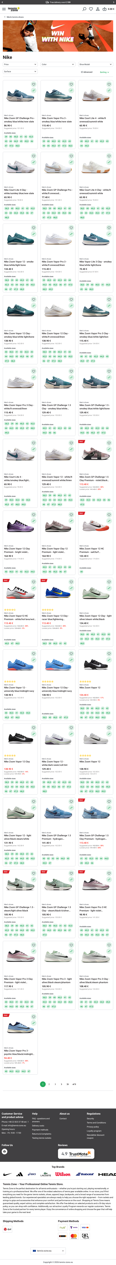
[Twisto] (74, 1227)
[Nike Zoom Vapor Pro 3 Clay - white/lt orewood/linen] (20, 382)
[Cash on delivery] (85, 1236)
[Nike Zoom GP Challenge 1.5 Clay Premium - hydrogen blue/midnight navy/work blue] (95, 813)
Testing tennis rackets (41, 1138)
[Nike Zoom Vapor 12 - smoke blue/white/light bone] (20, 239)
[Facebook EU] (4, 1151)
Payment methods (40, 1130)
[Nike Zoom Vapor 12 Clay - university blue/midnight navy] (58, 665)
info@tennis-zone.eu (17, 1125)
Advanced (87, 72)
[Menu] (4, 9)
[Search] (84, 9)
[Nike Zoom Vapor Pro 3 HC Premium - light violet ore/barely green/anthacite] (95, 884)
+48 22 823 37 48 (16, 1122)
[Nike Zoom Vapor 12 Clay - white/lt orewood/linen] (58, 311)
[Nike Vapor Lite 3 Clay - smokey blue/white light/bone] (95, 239)
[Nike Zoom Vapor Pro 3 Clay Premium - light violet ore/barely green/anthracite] (20, 956)
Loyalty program (94, 1131)
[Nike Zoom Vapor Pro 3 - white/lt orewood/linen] (58, 239)
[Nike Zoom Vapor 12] (95, 665)
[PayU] (62, 1227)
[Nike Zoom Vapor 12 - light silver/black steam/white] (20, 813)
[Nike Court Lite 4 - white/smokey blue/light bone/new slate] (20, 454)
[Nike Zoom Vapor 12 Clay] (20, 739)
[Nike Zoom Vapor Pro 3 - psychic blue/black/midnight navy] (20, 1028)
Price (6, 64)
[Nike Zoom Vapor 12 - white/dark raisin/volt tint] (58, 739)
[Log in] (97, 9)
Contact (63, 1118)
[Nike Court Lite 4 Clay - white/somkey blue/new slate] (20, 167)
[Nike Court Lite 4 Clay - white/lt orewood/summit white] (95, 167)
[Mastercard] (74, 1236)
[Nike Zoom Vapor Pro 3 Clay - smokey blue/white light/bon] (95, 311)
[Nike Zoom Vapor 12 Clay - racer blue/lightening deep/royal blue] (58, 593)
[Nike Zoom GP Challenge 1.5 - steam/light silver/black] (20, 884)
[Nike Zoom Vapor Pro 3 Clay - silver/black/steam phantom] (95, 956)
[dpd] (7, 1229)
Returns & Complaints (41, 1134)
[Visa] (85, 1227)
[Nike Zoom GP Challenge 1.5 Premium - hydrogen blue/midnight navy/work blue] (58, 813)
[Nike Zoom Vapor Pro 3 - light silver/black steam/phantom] (58, 956)
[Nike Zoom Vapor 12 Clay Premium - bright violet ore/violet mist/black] (20, 526)
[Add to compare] (33, 90)
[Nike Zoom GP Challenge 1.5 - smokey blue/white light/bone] (95, 382)
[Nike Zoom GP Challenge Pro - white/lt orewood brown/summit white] (58, 167)
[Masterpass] (62, 1236)
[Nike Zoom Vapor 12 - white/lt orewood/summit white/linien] (58, 454)
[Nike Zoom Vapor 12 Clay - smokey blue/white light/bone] (20, 311)
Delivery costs (38, 1125)
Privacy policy (93, 1127)
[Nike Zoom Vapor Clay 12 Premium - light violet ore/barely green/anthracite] (58, 526)
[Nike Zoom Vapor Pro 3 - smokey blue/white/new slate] (58, 95)
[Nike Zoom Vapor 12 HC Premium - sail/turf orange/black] (95, 526)
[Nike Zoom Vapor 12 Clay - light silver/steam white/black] (95, 593)
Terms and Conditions (96, 1123)
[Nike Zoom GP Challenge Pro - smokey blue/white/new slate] (20, 95)
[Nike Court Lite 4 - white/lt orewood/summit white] (95, 95)
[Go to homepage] (14, 9)
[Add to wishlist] (33, 84)
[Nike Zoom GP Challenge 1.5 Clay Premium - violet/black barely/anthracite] (95, 454)
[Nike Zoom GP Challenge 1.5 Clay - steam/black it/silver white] (58, 884)
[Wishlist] (91, 9)
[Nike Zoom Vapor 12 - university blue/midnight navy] (20, 665)
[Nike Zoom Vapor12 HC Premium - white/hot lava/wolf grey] (20, 593)
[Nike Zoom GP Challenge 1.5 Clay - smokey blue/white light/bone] (58, 382)
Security (90, 1118)
